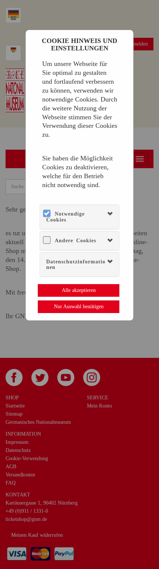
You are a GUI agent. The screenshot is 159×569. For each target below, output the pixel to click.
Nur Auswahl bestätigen (79, 306)
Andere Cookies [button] (75, 240)
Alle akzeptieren (79, 290)
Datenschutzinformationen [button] (75, 264)
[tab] (79, 217)
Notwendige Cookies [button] (65, 216)
